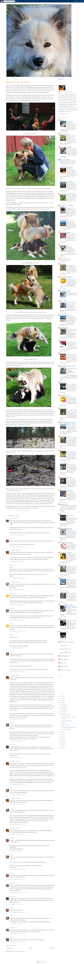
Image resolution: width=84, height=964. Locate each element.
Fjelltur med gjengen (70, 515)
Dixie (11, 608)
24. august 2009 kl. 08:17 (17, 619)
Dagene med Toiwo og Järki (66, 605)
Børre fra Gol (63, 619)
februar (63, 743)
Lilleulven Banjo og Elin (66, 490)
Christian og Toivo (64, 327)
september (63, 711)
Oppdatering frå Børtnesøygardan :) (70, 530)
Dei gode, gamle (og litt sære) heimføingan (71, 465)
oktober (63, 709)
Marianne (12, 593)
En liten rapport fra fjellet (66, 721)
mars (62, 740)
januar (62, 745)
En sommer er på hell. (70, 148)
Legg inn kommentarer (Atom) (18, 951)
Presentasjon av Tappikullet (69, 169)
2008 (61, 747)
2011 (61, 698)
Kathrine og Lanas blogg (66, 552)
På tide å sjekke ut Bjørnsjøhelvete (69, 122)
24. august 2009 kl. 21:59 (17, 892)
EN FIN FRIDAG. (70, 316)
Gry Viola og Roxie (14, 582)
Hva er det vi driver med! (66, 181)
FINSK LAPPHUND (64, 315)
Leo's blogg (63, 264)
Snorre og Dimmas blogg (66, 276)
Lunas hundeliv (63, 301)
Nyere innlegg (9, 948)
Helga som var (69, 246)
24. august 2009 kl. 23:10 (17, 904)
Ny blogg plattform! (70, 265)
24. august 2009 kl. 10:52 (17, 741)
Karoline (11, 565)
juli (62, 732)
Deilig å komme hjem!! (66, 715)
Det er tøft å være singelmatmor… (69, 278)
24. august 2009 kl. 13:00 (17, 869)
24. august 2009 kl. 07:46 (17, 604)
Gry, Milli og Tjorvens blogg (42, 7)
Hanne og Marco (64, 666)
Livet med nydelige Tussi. (66, 477)
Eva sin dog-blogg (64, 395)
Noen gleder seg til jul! (64, 260)
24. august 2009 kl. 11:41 (17, 784)
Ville (11, 651)
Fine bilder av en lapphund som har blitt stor (71, 438)
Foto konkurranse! (64, 656)
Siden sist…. (64, 723)
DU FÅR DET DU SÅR (71, 368)
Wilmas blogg (63, 408)
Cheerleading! (69, 566)
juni (62, 734)
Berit (11, 937)
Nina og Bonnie (13, 518)
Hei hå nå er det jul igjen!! (71, 354)
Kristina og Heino (64, 219)
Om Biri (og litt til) (65, 725)
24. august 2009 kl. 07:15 (17, 589)
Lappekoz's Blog (64, 504)
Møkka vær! (69, 233)
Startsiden (30, 948)
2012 (61, 696)
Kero (61, 578)
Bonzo (61, 514)
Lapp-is (62, 120)
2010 (61, 700)
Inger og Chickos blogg (65, 652)
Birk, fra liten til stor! (65, 259)
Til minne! (68, 384)
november (63, 706)
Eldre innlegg (52, 948)
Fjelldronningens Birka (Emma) (67, 194)
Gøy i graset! (69, 195)
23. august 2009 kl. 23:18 (17, 546)
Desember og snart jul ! (71, 341)
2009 (61, 702)
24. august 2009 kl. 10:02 (17, 671)
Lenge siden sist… (70, 329)
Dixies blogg (63, 450)
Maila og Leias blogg (65, 290)
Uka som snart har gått (66, 729)
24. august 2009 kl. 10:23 (17, 719)
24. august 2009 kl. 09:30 (17, 648)
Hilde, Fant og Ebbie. (65, 159)
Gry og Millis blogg (14, 550)
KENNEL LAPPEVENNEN (66, 167)
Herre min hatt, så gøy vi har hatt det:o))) (18, 82)
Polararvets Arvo (64, 631)
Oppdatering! (69, 208)
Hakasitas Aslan (64, 245)
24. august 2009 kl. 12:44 (17, 834)
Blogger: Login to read (65, 649)
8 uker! (67, 593)
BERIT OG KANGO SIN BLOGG (68, 422)
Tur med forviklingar (70, 135)
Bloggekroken (63, 382)
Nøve (11, 538)
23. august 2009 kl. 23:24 (17, 561)
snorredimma (12, 883)
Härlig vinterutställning (64, 505)
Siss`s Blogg (63, 340)
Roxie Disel (62, 353)
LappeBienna (63, 565)
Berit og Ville (63, 663)
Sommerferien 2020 (70, 182)
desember (63, 704)
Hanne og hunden (64, 659)
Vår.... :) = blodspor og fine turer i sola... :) (70, 410)
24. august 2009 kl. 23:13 (17, 912)
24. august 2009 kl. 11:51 (17, 804)
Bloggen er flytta (63, 161)
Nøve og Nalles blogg (65, 134)
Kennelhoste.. (69, 554)
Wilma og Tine (63, 645)
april (62, 738)
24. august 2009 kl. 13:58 (17, 879)
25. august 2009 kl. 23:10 (17, 924)
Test (67, 292)
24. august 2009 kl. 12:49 (17, 851)
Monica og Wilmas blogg (66, 528)
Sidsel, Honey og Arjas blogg (66, 642)
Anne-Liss (12, 744)
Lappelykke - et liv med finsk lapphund (66, 206)
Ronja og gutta (69, 396)
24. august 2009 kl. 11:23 (17, 757)
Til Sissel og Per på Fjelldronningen (69, 727)
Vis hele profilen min (64, 113)
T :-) (10, 623)
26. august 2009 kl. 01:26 (17, 933)
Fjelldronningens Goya (65, 436)
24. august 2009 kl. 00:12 (17, 578)
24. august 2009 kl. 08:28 (17, 631)
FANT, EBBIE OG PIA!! (65, 147)
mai (62, 736)
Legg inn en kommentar (11, 945)
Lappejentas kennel (64, 592)
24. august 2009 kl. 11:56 (17, 824)
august (63, 713)
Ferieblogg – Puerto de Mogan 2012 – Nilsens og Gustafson (71, 425)
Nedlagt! (68, 543)
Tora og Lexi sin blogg (65, 670)
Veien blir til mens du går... (66, 542)
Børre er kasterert (69, 620)
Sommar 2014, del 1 (70, 220)
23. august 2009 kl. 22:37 (17, 535)
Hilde (11, 635)
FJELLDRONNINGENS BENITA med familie (68, 366)
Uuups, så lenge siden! (71, 451)
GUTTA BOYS (63, 463)
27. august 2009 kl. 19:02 (17, 942)
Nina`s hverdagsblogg (65, 232)
